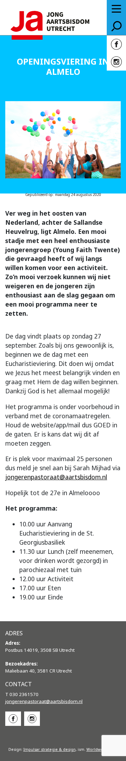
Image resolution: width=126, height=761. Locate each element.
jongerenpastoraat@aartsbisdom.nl (56, 477)
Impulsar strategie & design (49, 749)
